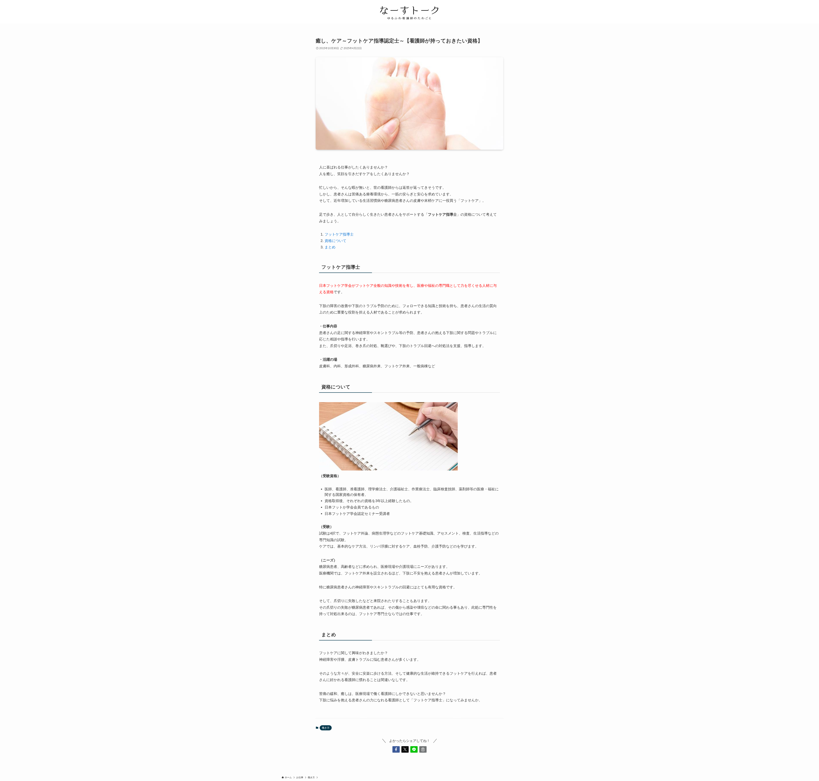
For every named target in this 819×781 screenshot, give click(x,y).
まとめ (330, 247)
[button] (396, 749)
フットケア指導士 (339, 234)
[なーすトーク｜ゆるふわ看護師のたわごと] (409, 12)
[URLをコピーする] (423, 749)
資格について (335, 241)
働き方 (326, 727)
